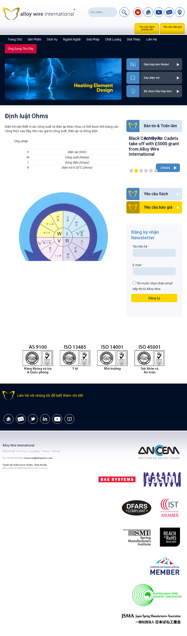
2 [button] (136, 171)
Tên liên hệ (141, 246)
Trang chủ (15, 39)
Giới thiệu (133, 39)
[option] (154, 154)
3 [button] (141, 171)
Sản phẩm (34, 39)
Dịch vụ (52, 39)
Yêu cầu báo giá (172, 27)
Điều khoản (41, 464)
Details (165, 168)
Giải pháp (93, 39)
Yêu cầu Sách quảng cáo (147, 28)
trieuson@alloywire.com (38, 458)
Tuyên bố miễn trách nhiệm (17, 464)
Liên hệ (151, 39)
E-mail (138, 265)
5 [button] (151, 171)
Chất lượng (113, 39)
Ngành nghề (72, 39)
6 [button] (156, 171)
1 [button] (131, 171)
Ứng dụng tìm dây (20, 48)
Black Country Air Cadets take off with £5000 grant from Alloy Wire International (154, 146)
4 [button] (146, 171)
